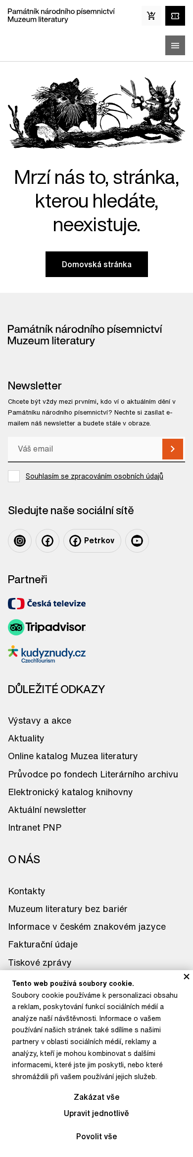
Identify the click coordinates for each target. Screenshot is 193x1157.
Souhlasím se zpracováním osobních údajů (94, 476)
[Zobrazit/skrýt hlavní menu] (175, 45)
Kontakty (27, 890)
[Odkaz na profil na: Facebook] (47, 541)
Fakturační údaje (43, 944)
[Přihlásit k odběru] (172, 449)
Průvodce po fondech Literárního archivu (93, 774)
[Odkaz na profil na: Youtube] (137, 541)
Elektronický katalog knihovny (70, 791)
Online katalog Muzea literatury (73, 755)
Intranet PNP (34, 827)
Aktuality (26, 738)
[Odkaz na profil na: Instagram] (20, 541)
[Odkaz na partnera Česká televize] (47, 603)
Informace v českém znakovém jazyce (87, 926)
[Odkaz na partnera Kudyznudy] (47, 654)
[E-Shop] (151, 16)
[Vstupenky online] (175, 16)
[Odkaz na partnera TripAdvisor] (47, 627)
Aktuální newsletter (47, 809)
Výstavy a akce (39, 720)
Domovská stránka (97, 264)
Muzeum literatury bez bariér (68, 908)
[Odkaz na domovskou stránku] (61, 15)
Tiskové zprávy (40, 962)
